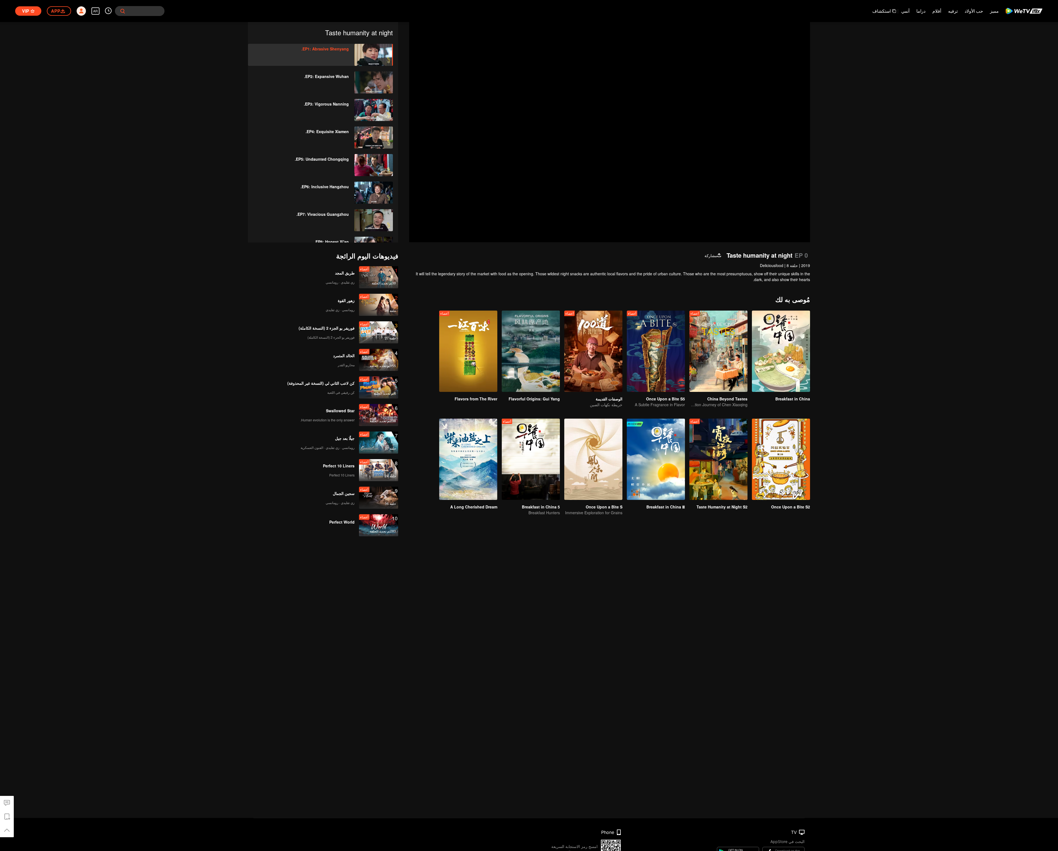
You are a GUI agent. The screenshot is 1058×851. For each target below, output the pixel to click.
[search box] (122, 11)
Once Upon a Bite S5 (665, 399)
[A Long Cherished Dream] (468, 459)
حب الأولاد (974, 11)
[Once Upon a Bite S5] (656, 351)
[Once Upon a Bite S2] (781, 459)
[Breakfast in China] (781, 351)
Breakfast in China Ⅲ (665, 507)
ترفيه (953, 11)
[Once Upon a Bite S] (593, 459)
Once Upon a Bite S (604, 507)
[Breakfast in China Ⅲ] (656, 459)
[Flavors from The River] (468, 351)
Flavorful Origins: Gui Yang (534, 399)
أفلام (936, 11)
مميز (994, 11)
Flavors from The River (476, 399)
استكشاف (881, 11)
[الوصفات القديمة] (593, 351)
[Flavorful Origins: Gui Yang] (531, 351)
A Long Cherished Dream (473, 507)
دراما (920, 11)
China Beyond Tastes (727, 399)
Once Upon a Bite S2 (790, 507)
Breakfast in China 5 (541, 507)
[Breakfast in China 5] (531, 459)
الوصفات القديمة (609, 399)
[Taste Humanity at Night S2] (718, 459)
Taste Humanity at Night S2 (722, 507)
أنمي (905, 11)
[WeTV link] (1024, 11)
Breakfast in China (792, 399)
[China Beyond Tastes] (718, 351)
